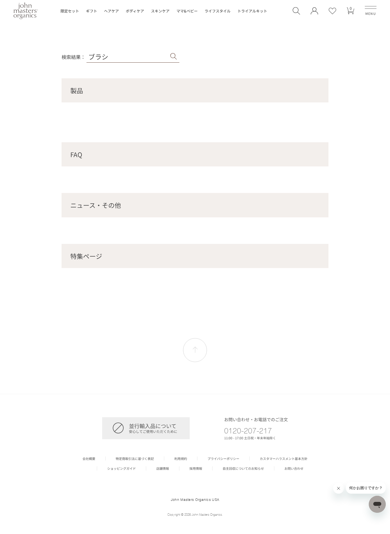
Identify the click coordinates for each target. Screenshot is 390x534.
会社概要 (89, 459)
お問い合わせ (294, 468)
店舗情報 (162, 468)
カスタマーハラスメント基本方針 (283, 459)
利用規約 (180, 459)
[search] (173, 56)
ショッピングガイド (121, 468)
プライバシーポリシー (223, 459)
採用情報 (195, 468)
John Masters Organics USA (195, 499)
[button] (296, 11)
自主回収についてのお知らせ (243, 468)
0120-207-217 (248, 430)
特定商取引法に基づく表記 (135, 459)
